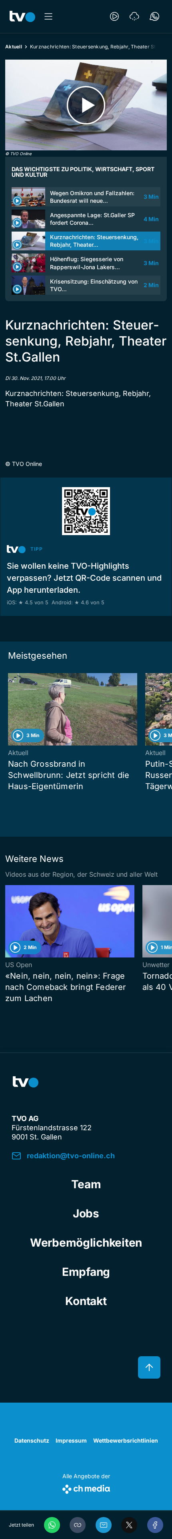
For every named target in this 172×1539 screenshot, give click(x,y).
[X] (129, 1525)
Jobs (86, 1213)
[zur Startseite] (22, 16)
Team (86, 1184)
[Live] (114, 16)
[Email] (104, 1525)
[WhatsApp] (52, 1525)
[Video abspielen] (86, 105)
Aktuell (13, 47)
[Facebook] (155, 1525)
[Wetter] (134, 16)
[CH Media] (86, 1487)
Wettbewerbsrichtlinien (125, 1440)
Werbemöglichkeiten (86, 1242)
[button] (78, 1525)
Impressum (71, 1440)
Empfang (86, 1272)
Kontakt (85, 1301)
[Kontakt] (154, 16)
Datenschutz (31, 1440)
